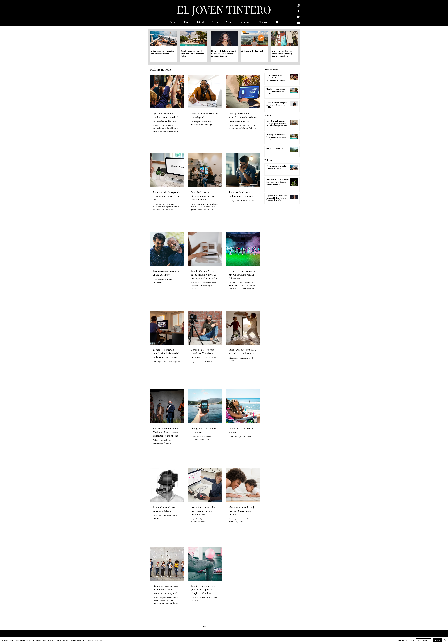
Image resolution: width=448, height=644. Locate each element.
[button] (276, 22)
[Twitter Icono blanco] (298, 17)
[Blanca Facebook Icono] (298, 11)
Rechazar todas (423, 640)
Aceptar (437, 640)
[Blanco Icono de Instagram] (298, 5)
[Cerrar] (445, 640)
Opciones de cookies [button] (406, 640)
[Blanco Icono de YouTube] (298, 23)
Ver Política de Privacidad (92, 640)
